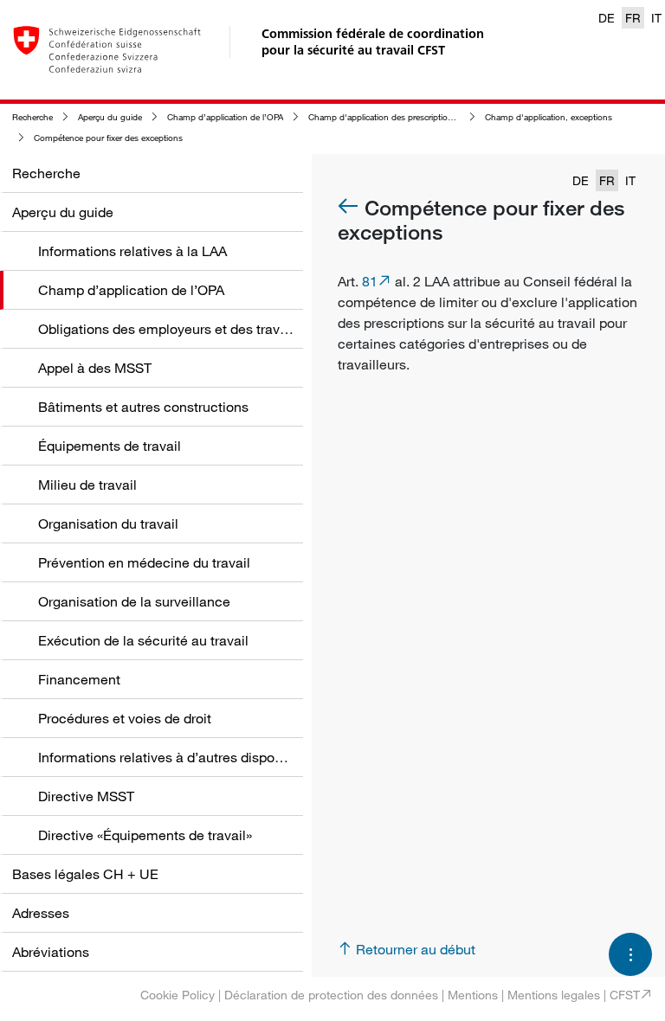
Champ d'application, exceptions (548, 117)
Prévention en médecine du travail (144, 562)
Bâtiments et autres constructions (143, 406)
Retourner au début (415, 949)
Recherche (32, 117)
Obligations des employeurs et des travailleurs (181, 328)
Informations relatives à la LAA (132, 251)
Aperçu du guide (110, 117)
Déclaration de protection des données (331, 994)
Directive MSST (86, 796)
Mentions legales (553, 994)
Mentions (473, 994)
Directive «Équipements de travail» (145, 835)
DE (606, 17)
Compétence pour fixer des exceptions (108, 138)
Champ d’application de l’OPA (225, 117)
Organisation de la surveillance (134, 601)
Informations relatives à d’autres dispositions (176, 757)
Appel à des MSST (95, 367)
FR (633, 17)
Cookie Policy (177, 994)
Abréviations (50, 951)
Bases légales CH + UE (85, 874)
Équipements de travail (109, 445)
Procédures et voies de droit (124, 718)
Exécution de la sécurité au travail (143, 640)
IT (656, 17)
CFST (625, 994)
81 (370, 281)
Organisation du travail (108, 523)
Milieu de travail (87, 484)
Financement (79, 679)
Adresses (40, 912)
